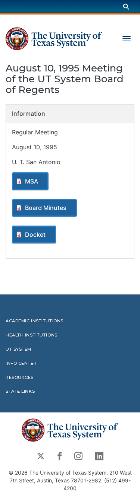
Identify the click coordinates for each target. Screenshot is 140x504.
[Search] (126, 6)
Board (45, 207)
